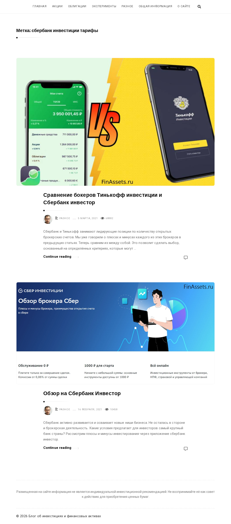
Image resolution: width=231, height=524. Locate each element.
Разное (127, 6)
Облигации (77, 6)
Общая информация (155, 6)
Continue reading (57, 257)
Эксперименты (104, 6)
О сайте (184, 6)
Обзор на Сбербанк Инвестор (82, 393)
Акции (57, 6)
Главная (39, 6)
